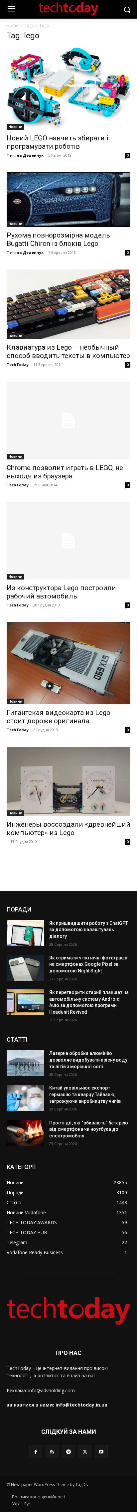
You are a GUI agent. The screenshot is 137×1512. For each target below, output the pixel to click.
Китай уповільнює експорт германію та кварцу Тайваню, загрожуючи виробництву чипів (85, 1094)
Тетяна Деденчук (25, 155)
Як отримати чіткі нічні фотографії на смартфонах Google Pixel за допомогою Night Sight (88, 964)
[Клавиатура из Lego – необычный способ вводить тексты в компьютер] (68, 304)
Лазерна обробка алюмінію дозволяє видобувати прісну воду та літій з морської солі (88, 1060)
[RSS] (52, 1451)
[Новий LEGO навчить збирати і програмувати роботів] (68, 88)
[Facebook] (35, 1451)
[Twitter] (84, 1451)
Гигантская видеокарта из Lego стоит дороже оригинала (58, 717)
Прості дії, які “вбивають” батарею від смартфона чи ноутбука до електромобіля (88, 1129)
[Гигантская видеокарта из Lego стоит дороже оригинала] (68, 663)
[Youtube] (101, 1451)
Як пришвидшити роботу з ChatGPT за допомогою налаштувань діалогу (88, 930)
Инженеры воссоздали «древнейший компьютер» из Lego (68, 828)
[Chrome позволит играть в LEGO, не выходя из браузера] (68, 420)
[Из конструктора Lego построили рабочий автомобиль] (68, 541)
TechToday (18, 364)
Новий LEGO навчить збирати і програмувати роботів (57, 142)
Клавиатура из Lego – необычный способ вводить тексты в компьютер (68, 351)
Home (12, 25)
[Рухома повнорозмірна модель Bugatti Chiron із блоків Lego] (68, 199)
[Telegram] (68, 1451)
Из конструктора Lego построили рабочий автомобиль (61, 592)
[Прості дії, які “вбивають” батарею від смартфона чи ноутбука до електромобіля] (25, 1133)
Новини (15, 126)
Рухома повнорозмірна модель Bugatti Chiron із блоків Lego (58, 239)
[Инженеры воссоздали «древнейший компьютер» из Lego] (68, 781)
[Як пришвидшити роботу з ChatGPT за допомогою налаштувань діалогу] (25, 933)
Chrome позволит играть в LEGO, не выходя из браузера (65, 472)
